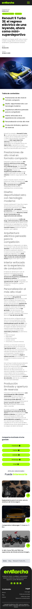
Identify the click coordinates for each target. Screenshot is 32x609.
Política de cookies (25, 596)
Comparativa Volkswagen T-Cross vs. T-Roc (16, 526)
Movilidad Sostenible (8, 13)
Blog (3, 595)
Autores (4, 597)
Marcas (4, 592)
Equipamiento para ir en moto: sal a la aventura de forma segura (14, 501)
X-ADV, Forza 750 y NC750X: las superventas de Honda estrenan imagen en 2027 (15, 551)
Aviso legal (27, 592)
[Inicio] (8, 3)
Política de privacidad (24, 594)
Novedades (18, 13)
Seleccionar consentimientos (23, 598)
